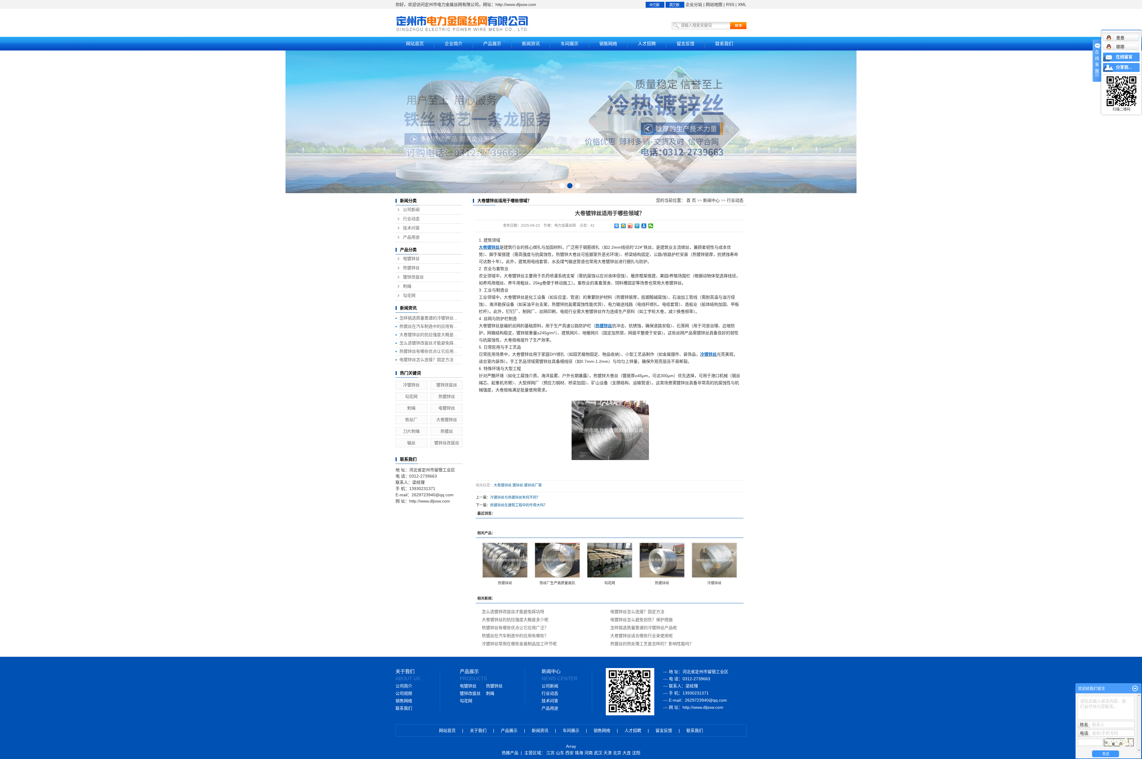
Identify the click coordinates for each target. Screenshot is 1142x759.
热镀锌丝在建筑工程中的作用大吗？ (518, 505)
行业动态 (411, 219)
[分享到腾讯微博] (637, 225)
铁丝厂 (411, 419)
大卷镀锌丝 (446, 419)
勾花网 (409, 295)
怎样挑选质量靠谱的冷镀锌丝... (428, 318)
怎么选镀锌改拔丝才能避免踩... (428, 343)
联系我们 (724, 43)
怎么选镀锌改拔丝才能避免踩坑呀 (513, 611)
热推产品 (510, 752)
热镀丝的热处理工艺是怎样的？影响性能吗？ (652, 643)
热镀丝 (446, 431)
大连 (626, 752)
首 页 (691, 200)
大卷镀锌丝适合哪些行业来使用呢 (641, 635)
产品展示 (492, 43)
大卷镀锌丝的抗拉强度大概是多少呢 (515, 619)
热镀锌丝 (411, 268)
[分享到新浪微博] (630, 225)
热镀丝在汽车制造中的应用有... (428, 326)
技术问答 (411, 228)
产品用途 (411, 237)
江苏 (550, 752)
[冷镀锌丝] (714, 560)
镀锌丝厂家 (533, 485)
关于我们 (478, 730)
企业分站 (693, 4)
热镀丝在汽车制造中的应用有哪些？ (515, 635)
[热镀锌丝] (505, 560)
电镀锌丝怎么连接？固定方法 (426, 359)
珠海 (579, 752)
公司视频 (404, 693)
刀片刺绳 (411, 431)
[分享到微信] (650, 225)
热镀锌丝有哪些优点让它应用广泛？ (515, 627)
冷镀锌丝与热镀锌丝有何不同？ (515, 497)
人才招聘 (647, 43)
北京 (617, 752)
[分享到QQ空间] (623, 225)
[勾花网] (610, 560)
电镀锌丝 (411, 258)
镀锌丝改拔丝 (446, 442)
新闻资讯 (531, 43)
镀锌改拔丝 (413, 277)
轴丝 (411, 442)
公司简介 (404, 686)
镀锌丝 (517, 485)
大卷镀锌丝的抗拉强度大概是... (428, 334)
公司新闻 (411, 209)
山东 (560, 752)
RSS (730, 4)
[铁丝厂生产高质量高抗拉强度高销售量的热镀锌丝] (557, 560)
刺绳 (407, 286)
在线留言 (1124, 57)
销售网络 (608, 43)
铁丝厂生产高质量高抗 (557, 583)
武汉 (598, 752)
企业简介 (453, 43)
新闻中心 (711, 200)
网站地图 (714, 4)
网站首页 (415, 43)
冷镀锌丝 (411, 384)
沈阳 (636, 752)
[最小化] (1135, 689)
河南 (588, 752)
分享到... (1124, 67)
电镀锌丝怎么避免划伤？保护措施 (641, 619)
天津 (607, 752)
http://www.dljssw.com (703, 707)
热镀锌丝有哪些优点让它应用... (428, 351)
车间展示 (569, 43)
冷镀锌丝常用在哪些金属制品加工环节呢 (519, 643)
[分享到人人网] (644, 225)
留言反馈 (685, 43)
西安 (569, 752)
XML (742, 4)
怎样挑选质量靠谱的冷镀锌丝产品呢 (643, 627)
